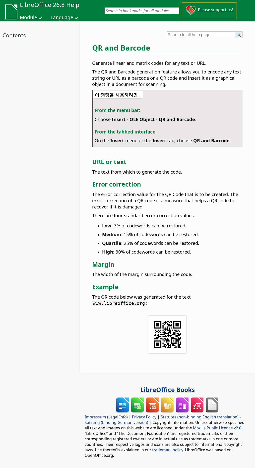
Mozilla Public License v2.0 (217, 428)
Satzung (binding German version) (116, 422)
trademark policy (167, 450)
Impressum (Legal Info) (106, 417)
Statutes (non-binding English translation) (200, 417)
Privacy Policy (144, 417)
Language (62, 17)
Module (28, 17)
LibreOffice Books (167, 389)
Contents (14, 35)
